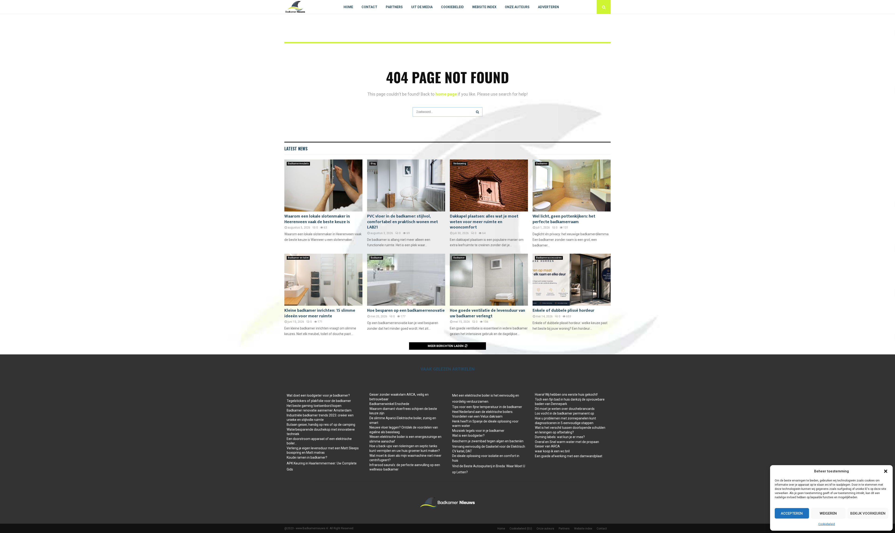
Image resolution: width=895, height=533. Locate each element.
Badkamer (541, 163)
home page (446, 94)
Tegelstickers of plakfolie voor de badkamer (319, 401)
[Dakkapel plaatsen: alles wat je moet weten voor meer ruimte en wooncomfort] (489, 185)
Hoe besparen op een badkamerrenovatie (406, 310)
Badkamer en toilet (298, 257)
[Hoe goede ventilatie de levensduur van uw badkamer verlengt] (489, 280)
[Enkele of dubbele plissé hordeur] (572, 280)
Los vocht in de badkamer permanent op (564, 413)
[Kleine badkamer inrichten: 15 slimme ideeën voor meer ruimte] (323, 280)
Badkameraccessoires (549, 257)
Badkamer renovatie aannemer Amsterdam (319, 410)
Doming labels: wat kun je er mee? (560, 437)
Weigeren (828, 513)
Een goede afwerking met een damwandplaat (568, 456)
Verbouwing (459, 163)
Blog (373, 163)
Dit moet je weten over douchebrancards (565, 409)
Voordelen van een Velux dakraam (477, 416)
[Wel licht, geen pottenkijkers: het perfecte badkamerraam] (572, 185)
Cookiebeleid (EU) (520, 528)
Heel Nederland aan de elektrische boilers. (482, 412)
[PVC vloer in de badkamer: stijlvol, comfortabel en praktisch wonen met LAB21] (406, 185)
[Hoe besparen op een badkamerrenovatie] (406, 280)
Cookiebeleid (826, 524)
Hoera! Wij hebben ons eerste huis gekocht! (566, 394)
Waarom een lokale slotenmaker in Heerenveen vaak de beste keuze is (317, 219)
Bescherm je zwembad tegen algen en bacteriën (487, 441)
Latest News (295, 148)
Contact (369, 7)
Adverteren (548, 7)
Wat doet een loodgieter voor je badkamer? (318, 395)
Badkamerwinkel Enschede (389, 404)
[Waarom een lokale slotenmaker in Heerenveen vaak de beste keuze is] (323, 185)
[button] (885, 471)
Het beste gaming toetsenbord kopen (314, 406)
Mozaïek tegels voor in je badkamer (478, 431)
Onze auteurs (517, 7)
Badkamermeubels (298, 163)
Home (348, 7)
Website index (484, 7)
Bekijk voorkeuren (867, 513)
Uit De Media (422, 7)
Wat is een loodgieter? (468, 435)
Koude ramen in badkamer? (307, 457)
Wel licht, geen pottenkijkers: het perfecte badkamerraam (564, 219)
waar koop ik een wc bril (552, 451)
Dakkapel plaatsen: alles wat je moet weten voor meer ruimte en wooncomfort (484, 222)
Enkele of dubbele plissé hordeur (563, 310)
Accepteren (792, 513)
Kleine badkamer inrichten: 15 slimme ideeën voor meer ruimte (319, 313)
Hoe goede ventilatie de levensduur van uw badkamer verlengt (487, 313)
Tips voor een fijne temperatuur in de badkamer (487, 407)
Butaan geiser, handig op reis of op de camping (321, 424)
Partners (394, 7)
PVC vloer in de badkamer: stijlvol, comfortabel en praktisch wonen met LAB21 (402, 222)
